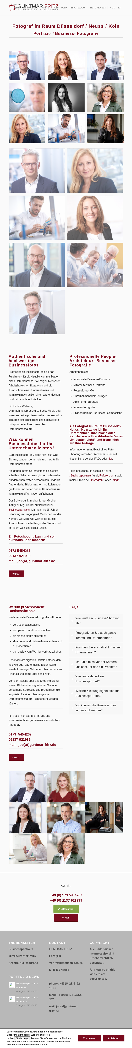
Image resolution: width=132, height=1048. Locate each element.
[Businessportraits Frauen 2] (67, 67)
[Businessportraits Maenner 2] (106, 67)
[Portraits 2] (106, 130)
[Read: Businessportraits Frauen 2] (12, 999)
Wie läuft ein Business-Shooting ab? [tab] (97, 621)
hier (110, 458)
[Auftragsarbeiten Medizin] (28, 99)
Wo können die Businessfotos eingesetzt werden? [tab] (96, 708)
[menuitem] (16, 7)
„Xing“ (115, 480)
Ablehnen (113, 1038)
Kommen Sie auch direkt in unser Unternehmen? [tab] (98, 650)
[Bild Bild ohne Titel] (38, 172)
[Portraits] (106, 99)
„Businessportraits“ (81, 475)
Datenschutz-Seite (37, 1044)
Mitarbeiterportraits (22, 956)
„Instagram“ (97, 480)
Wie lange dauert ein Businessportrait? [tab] (89, 679)
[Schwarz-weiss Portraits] (67, 99)
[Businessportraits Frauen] (28, 130)
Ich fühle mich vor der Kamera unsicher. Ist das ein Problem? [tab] (96, 664)
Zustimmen (89, 1038)
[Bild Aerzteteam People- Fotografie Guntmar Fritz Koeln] (96, 266)
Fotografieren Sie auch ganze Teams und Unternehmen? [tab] (95, 635)
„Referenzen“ (106, 475)
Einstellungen (22, 1038)
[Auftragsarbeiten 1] (67, 130)
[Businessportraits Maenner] (28, 67)
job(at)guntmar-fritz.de (36, 561)
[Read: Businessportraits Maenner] (12, 985)
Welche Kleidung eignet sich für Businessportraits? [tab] (97, 693)
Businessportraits (19, 509)
